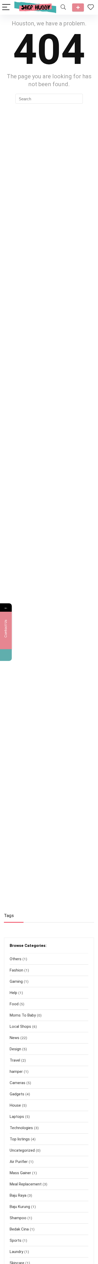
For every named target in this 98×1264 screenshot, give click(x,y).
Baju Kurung (20, 1206)
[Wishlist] (91, 7)
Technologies (21, 1127)
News (14, 1037)
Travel (15, 1060)
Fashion (16, 970)
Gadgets (17, 1094)
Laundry (16, 1251)
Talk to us (78, 7)
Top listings (20, 1139)
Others (15, 959)
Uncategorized (22, 1150)
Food (14, 1004)
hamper (16, 1071)
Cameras (17, 1082)
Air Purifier (19, 1161)
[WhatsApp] (6, 655)
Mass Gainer (20, 1173)
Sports (15, 1240)
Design (15, 1049)
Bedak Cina (19, 1229)
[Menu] (6, 7)
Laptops (17, 1116)
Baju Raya (18, 1195)
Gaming (16, 981)
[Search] (63, 7)
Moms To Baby (23, 1015)
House (15, 1105)
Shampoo (18, 1218)
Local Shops (20, 1026)
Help (13, 992)
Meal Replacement (26, 1184)
